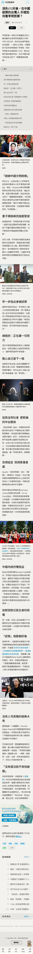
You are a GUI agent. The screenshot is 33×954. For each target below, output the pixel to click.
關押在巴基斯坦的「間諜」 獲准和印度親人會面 (20, 884)
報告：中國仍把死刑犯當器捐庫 (20, 869)
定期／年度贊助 (9, 820)
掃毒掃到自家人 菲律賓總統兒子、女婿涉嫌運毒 (20, 874)
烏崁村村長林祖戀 (21, 647)
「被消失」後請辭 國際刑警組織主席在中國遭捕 (20, 894)
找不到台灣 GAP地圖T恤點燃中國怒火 (20, 889)
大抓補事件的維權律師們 (13, 650)
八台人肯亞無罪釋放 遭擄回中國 (20, 904)
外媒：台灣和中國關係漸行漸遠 (20, 909)
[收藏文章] (26, 22)
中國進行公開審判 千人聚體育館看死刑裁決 (20, 879)
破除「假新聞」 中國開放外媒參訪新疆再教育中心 (20, 899)
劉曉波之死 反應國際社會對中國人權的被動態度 (20, 864)
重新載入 (16, 942)
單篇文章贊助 (8, 815)
